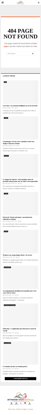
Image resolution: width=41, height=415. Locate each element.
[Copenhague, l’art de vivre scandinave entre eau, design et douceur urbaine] (20, 128)
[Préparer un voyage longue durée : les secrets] (20, 241)
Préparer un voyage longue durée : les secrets (17, 255)
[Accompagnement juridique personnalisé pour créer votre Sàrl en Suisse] (20, 277)
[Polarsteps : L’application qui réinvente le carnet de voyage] (20, 315)
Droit (5, 82)
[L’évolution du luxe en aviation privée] (20, 353)
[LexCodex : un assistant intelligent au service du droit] (20, 92)
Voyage (6, 117)
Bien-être (6, 155)
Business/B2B (7, 267)
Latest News (9, 76)
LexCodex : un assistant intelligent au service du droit (20, 106)
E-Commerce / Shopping (9, 305)
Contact (30, 409)
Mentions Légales (21, 409)
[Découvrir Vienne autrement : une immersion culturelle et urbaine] (20, 203)
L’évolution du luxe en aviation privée (15, 366)
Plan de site (11, 409)
